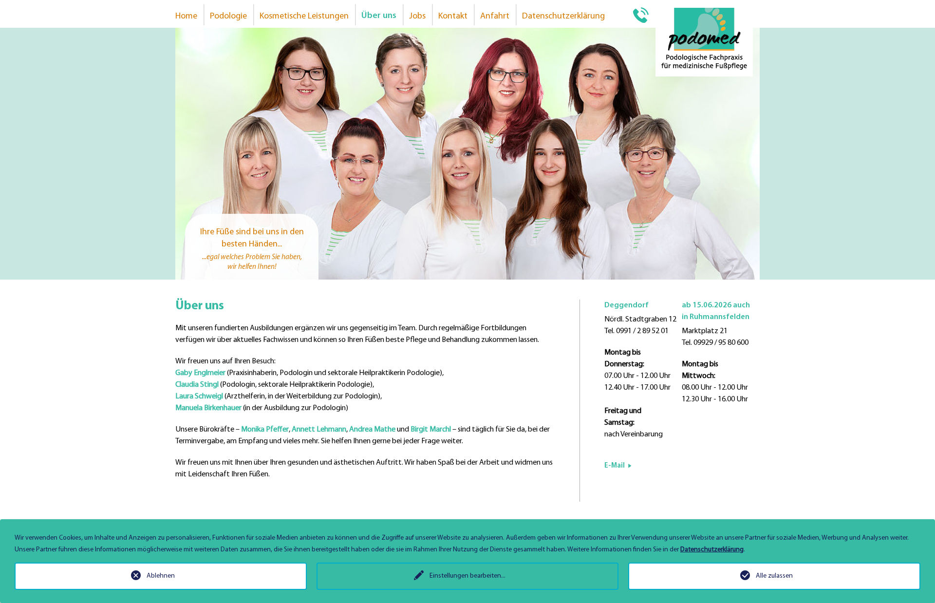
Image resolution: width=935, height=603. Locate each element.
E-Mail (614, 466)
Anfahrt (494, 16)
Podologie (228, 16)
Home (186, 16)
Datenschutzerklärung (563, 16)
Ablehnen (161, 576)
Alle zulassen (774, 576)
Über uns (378, 16)
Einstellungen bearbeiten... (467, 576)
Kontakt (453, 16)
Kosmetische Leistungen (304, 16)
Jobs (417, 16)
